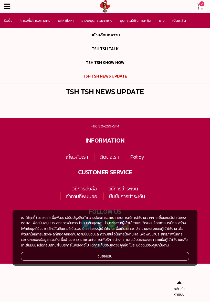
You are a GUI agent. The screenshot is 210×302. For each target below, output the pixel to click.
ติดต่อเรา (109, 157)
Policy (137, 157)
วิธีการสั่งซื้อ (84, 188)
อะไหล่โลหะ (66, 20)
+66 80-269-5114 (105, 126)
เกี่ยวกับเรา (77, 157)
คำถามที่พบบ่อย (81, 196)
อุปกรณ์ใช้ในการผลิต (135, 20)
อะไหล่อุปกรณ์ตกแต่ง (96, 20)
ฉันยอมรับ (105, 256)
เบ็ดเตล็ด (179, 20)
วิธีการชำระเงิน (123, 188)
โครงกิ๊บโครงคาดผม (35, 20)
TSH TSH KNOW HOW (105, 63)
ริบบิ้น (8, 20)
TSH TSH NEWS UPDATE (105, 76)
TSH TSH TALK (105, 49)
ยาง (162, 20)
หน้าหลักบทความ (105, 35)
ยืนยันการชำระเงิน (127, 196)
